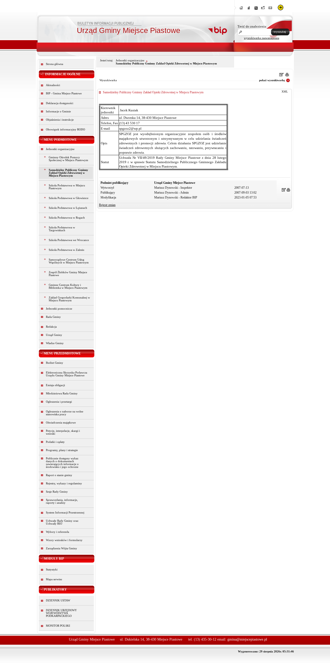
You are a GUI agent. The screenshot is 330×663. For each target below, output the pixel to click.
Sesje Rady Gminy (57, 491)
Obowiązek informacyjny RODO (65, 129)
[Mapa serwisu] (248, 9)
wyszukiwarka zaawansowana (261, 37)
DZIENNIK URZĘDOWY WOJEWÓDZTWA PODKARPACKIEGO (61, 613)
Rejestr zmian (107, 205)
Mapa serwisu (54, 579)
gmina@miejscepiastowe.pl (247, 639)
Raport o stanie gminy (59, 475)
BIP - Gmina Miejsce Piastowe (64, 93)
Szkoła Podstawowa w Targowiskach (62, 229)
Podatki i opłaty (55, 442)
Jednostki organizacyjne (60, 149)
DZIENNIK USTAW (58, 600)
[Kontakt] (270, 9)
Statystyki (51, 569)
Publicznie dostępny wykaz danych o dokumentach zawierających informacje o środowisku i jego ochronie (62, 462)
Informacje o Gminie (58, 111)
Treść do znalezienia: (252, 26)
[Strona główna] (241, 9)
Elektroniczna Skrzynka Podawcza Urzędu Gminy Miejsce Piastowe (66, 374)
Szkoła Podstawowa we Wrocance (69, 240)
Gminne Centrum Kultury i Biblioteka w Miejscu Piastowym (68, 286)
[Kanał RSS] (256, 9)
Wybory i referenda (57, 532)
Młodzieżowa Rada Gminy (62, 393)
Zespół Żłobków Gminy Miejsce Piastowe (68, 274)
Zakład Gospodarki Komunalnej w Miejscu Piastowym (69, 299)
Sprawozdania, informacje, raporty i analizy (62, 501)
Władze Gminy (55, 343)
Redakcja (51, 326)
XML (285, 91)
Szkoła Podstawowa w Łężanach (68, 207)
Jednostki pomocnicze (59, 308)
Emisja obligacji (55, 385)
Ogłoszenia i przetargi (59, 401)
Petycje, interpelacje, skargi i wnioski (63, 432)
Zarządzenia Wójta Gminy (61, 548)
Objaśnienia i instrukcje (60, 119)
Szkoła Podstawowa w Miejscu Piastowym (67, 187)
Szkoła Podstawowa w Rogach (67, 217)
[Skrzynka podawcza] (263, 9)
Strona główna (54, 64)
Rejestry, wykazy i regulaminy (64, 483)
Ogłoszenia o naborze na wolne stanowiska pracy (64, 413)
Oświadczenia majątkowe (61, 422)
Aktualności (53, 85)
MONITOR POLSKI (58, 625)
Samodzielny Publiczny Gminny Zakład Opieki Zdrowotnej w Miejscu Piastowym (68, 173)
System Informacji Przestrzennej (65, 512)
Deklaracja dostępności (59, 103)
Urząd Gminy (54, 335)
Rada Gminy (53, 317)
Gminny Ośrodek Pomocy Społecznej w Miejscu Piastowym (68, 159)
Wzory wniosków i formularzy (64, 540)
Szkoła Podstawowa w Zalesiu (66, 249)
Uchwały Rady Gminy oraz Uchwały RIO (62, 522)
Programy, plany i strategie (62, 450)
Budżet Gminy (54, 362)
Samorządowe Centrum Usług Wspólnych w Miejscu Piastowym (69, 261)
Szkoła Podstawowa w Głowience (68, 198)
